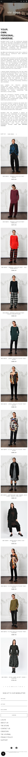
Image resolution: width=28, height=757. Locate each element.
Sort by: (3, 134)
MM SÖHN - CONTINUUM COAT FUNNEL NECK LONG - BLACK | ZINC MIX (14, 496)
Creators (5, 731)
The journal (6, 734)
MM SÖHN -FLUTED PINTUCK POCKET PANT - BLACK (14, 587)
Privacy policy (7, 737)
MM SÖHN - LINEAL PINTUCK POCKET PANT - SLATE (14, 359)
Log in (3, 720)
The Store (5, 725)
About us (4, 723)
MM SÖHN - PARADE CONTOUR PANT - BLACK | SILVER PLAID (14, 314)
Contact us (5, 728)
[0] (26, 1)
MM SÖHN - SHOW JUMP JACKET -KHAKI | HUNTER (14, 678)
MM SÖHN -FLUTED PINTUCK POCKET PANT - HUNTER (14, 632)
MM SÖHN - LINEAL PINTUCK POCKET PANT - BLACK (14, 405)
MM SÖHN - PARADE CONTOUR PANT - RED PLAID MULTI (14, 268)
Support (4, 740)
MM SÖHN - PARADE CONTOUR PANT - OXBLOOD (14, 222)
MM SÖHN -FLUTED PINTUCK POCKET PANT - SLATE (14, 450)
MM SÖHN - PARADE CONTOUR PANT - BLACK (14, 177)
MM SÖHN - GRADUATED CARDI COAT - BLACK (14, 541)
